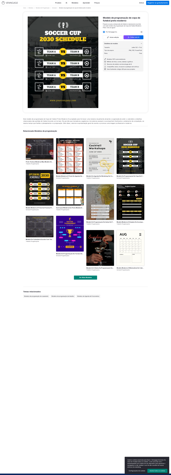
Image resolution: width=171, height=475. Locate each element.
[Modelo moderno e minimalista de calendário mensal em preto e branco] (130, 248)
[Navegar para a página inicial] (10, 2)
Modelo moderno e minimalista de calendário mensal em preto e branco (130, 268)
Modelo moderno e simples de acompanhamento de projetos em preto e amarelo (130, 222)
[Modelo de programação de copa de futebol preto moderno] (130, 156)
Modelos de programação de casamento (36, 296)
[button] (113, 37)
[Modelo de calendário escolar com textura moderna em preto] (39, 226)
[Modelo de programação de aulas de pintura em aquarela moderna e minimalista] (100, 202)
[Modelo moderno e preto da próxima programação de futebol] (39, 188)
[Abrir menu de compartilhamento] (141, 32)
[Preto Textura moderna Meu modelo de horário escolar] (39, 149)
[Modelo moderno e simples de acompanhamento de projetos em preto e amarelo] (130, 202)
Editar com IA (134, 37)
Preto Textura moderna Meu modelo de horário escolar (39, 162)
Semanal (54, 8)
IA (66, 3)
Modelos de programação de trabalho (63, 296)
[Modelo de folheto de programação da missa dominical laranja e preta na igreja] (100, 248)
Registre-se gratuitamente (158, 3)
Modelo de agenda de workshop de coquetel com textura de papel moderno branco (100, 176)
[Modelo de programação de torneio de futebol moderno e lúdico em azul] (70, 234)
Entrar (141, 3)
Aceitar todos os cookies (157, 471)
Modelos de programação (43, 8)
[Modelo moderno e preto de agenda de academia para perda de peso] (70, 156)
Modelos (75, 3)
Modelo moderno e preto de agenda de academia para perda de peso (70, 176)
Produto (58, 3)
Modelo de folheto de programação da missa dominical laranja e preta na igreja (100, 268)
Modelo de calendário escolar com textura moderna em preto (39, 239)
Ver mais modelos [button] (85, 277)
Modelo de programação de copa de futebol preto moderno (130, 176)
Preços (97, 3)
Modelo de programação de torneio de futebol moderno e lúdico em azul (70, 253)
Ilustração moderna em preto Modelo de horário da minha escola (70, 208)
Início (24, 8)
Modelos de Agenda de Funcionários (88, 296)
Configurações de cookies (137, 471)
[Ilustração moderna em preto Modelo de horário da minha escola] (70, 195)
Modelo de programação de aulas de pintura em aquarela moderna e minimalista (100, 222)
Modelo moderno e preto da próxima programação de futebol (39, 208)
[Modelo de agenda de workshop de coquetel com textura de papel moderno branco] (100, 156)
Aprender (86, 3)
